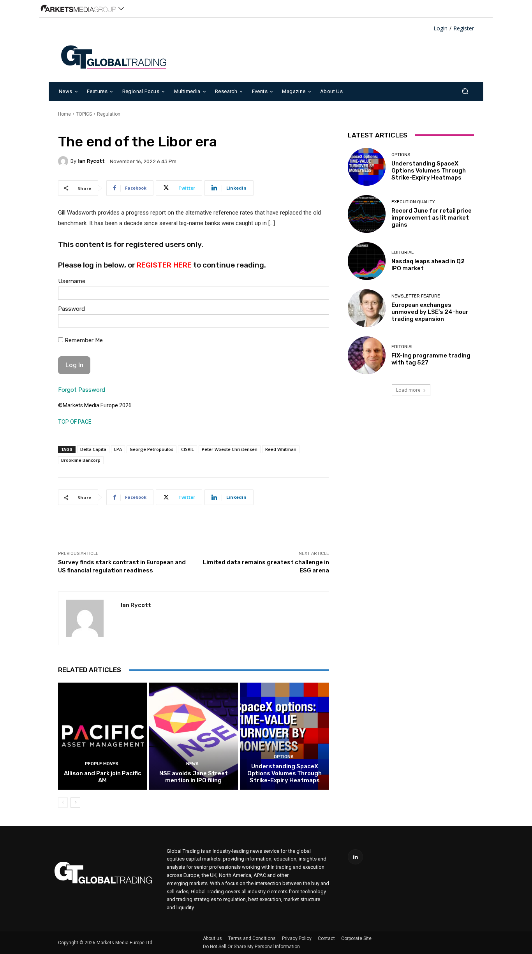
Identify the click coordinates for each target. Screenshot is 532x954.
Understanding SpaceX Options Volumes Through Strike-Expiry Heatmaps (284, 773)
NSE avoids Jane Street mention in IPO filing (193, 777)
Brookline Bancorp (80, 460)
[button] (465, 91)
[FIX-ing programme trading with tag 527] (367, 355)
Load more (408, 390)
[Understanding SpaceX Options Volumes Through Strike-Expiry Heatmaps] (284, 736)
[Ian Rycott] (64, 161)
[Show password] (317, 322)
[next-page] (75, 802)
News (192, 764)
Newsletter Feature (415, 296)
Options (284, 757)
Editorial (402, 252)
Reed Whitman (280, 449)
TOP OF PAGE (75, 422)
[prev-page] (63, 802)
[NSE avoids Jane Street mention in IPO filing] (193, 736)
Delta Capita (93, 449)
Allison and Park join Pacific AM (102, 777)
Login (440, 28)
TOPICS (84, 114)
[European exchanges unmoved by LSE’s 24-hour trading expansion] (367, 308)
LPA (118, 449)
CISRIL (187, 449)
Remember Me (83, 340)
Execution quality (413, 202)
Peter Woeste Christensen (229, 449)
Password (71, 308)
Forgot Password (81, 389)
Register (463, 28)
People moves (101, 764)
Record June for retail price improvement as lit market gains (431, 217)
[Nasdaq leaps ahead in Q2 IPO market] (367, 261)
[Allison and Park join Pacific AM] (102, 736)
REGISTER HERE (164, 265)
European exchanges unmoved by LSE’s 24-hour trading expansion (430, 311)
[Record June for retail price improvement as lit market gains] (367, 214)
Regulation (108, 114)
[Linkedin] (355, 856)
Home (64, 114)
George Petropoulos (151, 449)
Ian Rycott (91, 161)
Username (71, 281)
